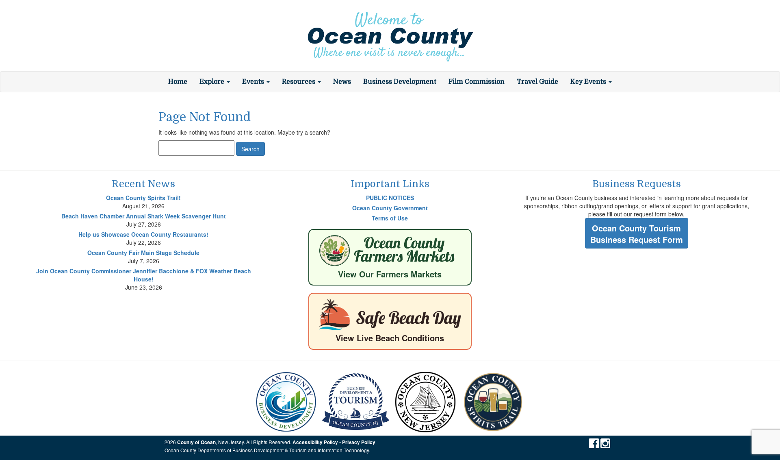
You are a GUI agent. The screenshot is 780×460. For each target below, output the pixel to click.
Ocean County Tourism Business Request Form (636, 234)
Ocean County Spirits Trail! (143, 198)
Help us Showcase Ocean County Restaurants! (143, 234)
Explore (212, 81)
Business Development (399, 81)
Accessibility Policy (315, 442)
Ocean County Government (390, 208)
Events (254, 81)
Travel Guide (537, 81)
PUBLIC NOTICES (390, 198)
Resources (299, 81)
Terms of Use (390, 218)
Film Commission (476, 81)
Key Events (589, 81)
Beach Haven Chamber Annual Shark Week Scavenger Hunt (143, 216)
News (342, 81)
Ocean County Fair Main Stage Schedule (143, 253)
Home (177, 81)
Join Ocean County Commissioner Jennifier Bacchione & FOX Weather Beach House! (143, 275)
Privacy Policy (358, 442)
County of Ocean (196, 442)
